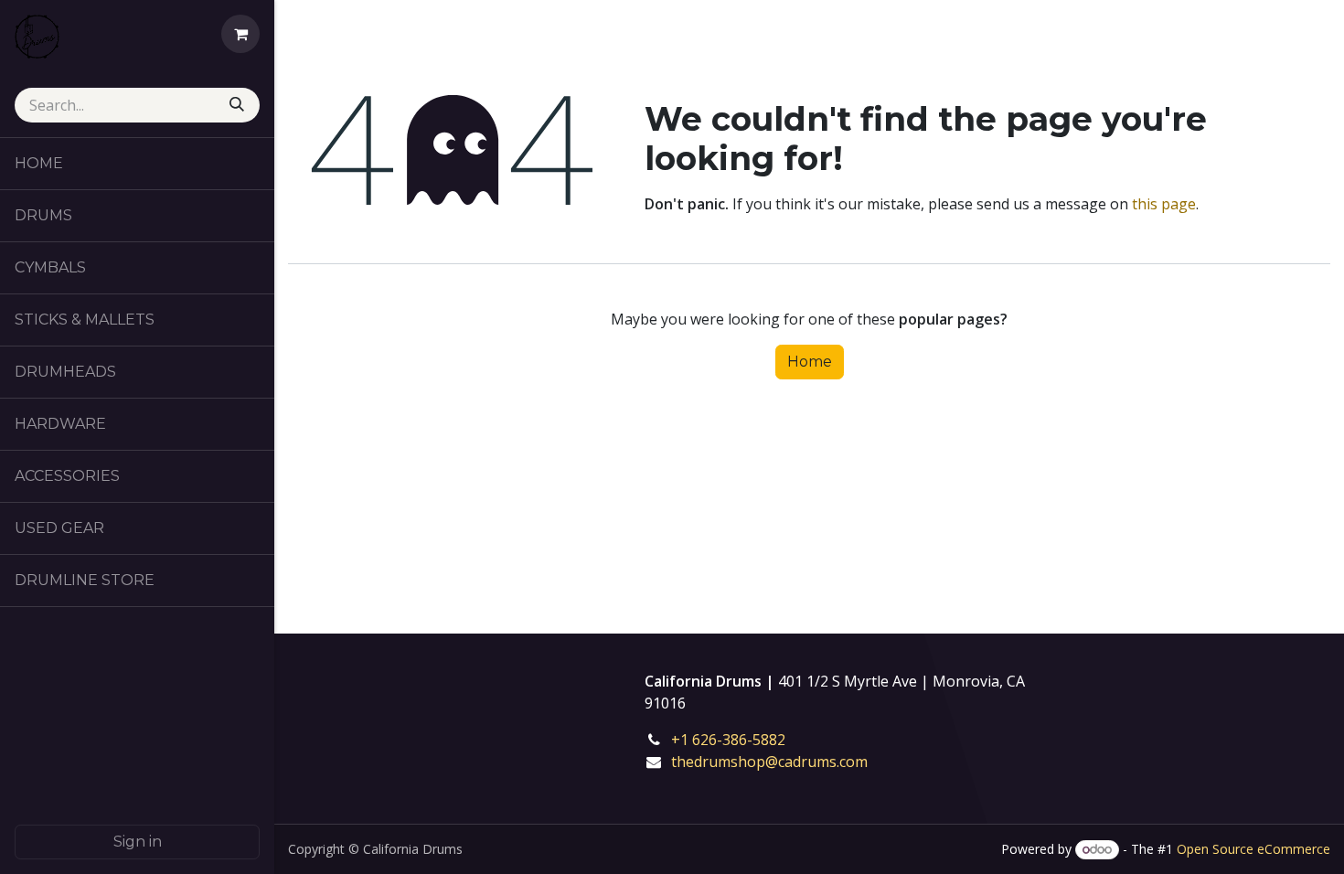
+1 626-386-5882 (741, 740)
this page (1164, 204)
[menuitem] (137, 163)
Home (809, 361)
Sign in (137, 841)
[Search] (239, 105)
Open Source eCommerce (1253, 849)
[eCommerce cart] (240, 34)
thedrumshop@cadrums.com (769, 761)
